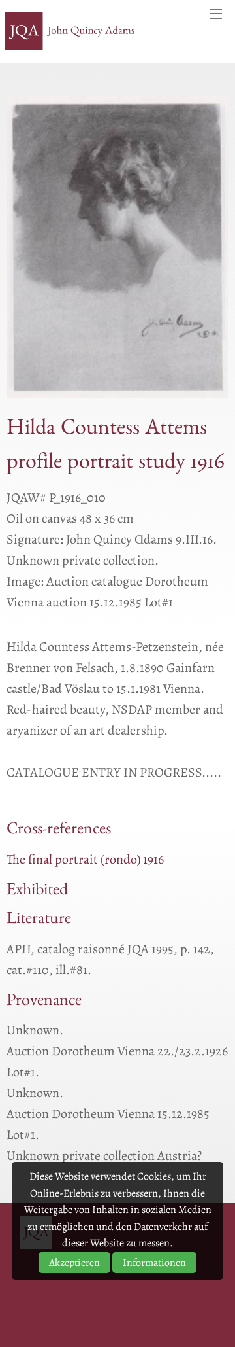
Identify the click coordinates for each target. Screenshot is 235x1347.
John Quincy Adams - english (70, 31)
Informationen (154, 1262)
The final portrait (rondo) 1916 (85, 859)
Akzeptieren (74, 1262)
